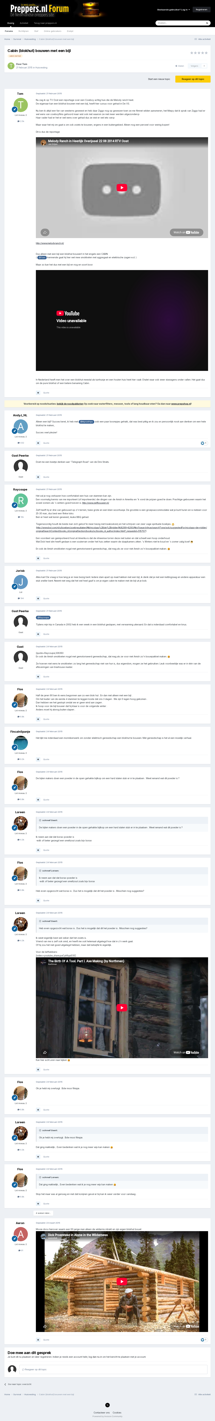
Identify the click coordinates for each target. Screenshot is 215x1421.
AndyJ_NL (20, 415)
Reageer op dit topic (193, 79)
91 (21, 1250)
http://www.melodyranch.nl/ (50, 243)
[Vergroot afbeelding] (173, 524)
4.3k (22, 839)
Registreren (201, 9)
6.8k (22, 716)
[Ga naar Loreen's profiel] (21, 823)
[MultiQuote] (38, 393)
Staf (36, 31)
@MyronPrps (86, 422)
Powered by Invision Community (107, 1416)
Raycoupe (20, 489)
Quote (46, 392)
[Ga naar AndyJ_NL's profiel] (21, 426)
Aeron (20, 1223)
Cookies (117, 1412)
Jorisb (20, 570)
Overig (10, 23)
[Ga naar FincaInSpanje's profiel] (21, 743)
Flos (20, 689)
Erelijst (70, 31)
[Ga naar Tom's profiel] (11, 65)
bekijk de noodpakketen (70, 403)
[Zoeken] (207, 23)
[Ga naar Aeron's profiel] (21, 1234)
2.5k (22, 121)
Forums (9, 31)
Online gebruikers (52, 31)
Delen (180, 66)
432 (22, 442)
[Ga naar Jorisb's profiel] (21, 582)
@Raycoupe (43, 617)
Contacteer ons (102, 1412)
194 (22, 598)
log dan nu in (95, 1356)
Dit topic (195, 23)
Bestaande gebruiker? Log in (173, 9)
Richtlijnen (24, 31)
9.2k (22, 759)
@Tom (42, 257)
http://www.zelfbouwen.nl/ (95, 503)
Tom (24, 64)
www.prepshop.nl (181, 403)
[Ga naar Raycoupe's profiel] (21, 500)
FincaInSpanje (20, 731)
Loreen (20, 812)
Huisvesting (41, 67)
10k (22, 517)
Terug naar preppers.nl (45, 23)
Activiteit (24, 23)
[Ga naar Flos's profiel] (21, 700)
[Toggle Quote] (40, 820)
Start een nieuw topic (159, 79)
